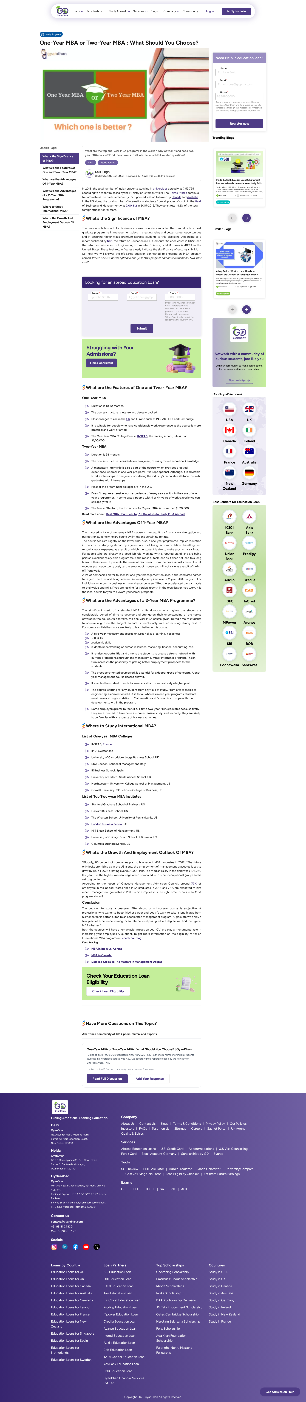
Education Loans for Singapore (72, 1333)
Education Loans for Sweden (71, 1360)
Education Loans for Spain (69, 1341)
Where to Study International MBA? (54, 209)
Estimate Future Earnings (222, 1174)
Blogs (154, 11)
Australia (192, 197)
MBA (90, 162)
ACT (184, 1189)
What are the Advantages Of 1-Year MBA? (59, 181)
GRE (124, 1189)
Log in (210, 11)
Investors (127, 1129)
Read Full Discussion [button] (107, 1079)
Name (96, 293)
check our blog (131, 938)
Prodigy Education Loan (120, 1307)
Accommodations (201, 1149)
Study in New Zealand (224, 1314)
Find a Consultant (101, 363)
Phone (173, 293)
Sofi (109, 241)
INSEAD (142, 436)
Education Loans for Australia (71, 1293)
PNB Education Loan (118, 1371)
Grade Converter (208, 1169)
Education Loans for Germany (72, 1300)
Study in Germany (221, 1300)
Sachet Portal (216, 1129)
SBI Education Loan (117, 1272)
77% (194, 883)
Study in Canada (220, 1286)
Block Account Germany (159, 1154)
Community (190, 11)
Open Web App (237, 380)
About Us (127, 1124)
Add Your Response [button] (150, 1079)
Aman (145, 176)
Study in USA (218, 1272)
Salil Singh (102, 172)
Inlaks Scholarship (168, 1293)
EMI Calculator (153, 1169)
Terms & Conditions (187, 1124)
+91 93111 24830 (61, 1226)
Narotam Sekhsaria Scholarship (178, 1321)
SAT (163, 1189)
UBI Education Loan (117, 1279)
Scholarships (94, 11)
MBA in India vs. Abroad (107, 948)
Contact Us (147, 1124)
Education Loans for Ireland (70, 1307)
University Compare (239, 1169)
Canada (176, 197)
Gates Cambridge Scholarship (177, 1314)
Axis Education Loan (118, 1293)
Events (218, 1154)
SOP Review (129, 1169)
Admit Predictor (180, 1169)
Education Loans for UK (67, 1279)
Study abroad (107, 162)
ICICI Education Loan (119, 1286)
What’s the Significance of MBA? (57, 158)
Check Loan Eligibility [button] (108, 991)
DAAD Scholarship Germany (176, 1300)
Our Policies (238, 1124)
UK (128, 419)
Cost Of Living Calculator (143, 1174)
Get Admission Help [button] (280, 1392)
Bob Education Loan (118, 1350)
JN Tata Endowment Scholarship (179, 1307)
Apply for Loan (236, 11)
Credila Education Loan (120, 1321)
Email (134, 293)
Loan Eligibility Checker (182, 1174)
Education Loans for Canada (71, 1286)
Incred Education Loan (119, 1336)
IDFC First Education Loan (122, 1300)
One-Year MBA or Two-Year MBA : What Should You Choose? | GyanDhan (139, 1049)
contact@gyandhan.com (67, 1221)
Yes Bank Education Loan (121, 1364)
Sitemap (180, 1129)
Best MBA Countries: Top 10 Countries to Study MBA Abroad (145, 514)
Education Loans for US (67, 1272)
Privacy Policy (215, 1124)
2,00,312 (131, 205)
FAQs (143, 1129)
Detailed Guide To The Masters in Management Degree (126, 961)
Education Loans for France (70, 1314)
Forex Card (129, 1154)
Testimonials (160, 1129)
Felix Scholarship (168, 1329)
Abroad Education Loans (138, 1149)
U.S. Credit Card (172, 1149)
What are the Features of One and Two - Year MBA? (59, 170)
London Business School (106, 824)
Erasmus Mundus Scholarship (176, 1279)
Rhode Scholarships (170, 1286)
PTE (173, 1189)
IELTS (136, 1189)
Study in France (220, 1321)
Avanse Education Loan (120, 1329)
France (107, 744)
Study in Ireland (220, 1307)
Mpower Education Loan (121, 1314)
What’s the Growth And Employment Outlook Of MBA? (58, 222)
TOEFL (150, 1189)
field (198, 201)
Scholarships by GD (195, 1154)
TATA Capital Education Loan (124, 1357)
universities (160, 188)
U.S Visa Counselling (233, 1149)
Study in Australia (221, 1293)
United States (178, 192)
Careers (196, 1129)
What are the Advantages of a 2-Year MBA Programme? (59, 195)
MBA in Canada (101, 955)
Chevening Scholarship (172, 1272)
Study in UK (217, 1279)
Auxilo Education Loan (119, 1343)
